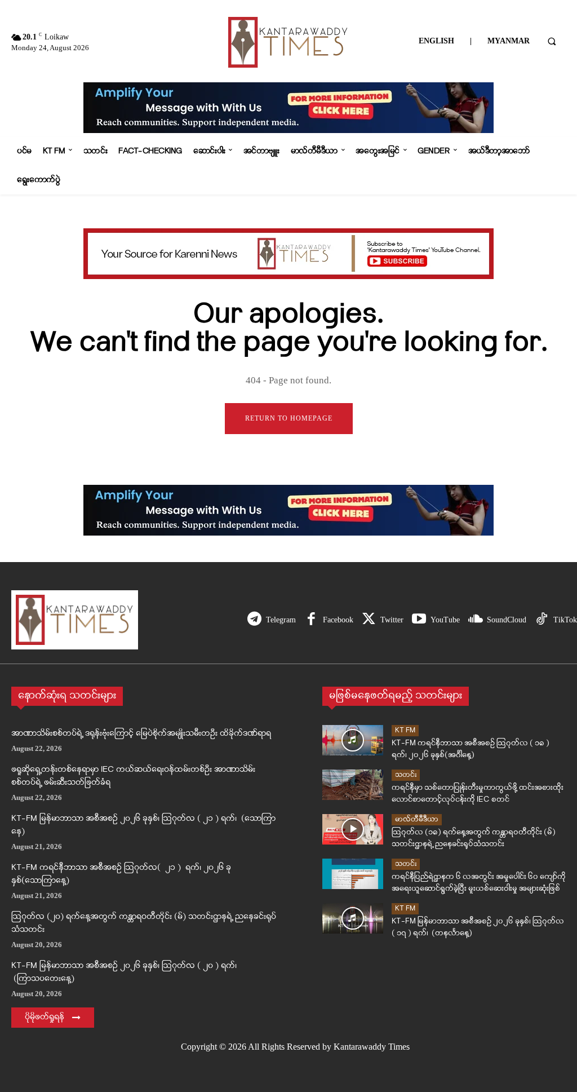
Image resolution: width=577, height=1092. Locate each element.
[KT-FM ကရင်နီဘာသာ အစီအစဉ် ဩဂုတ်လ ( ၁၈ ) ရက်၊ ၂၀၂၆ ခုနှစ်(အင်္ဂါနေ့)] (352, 740)
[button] (552, 41)
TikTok (565, 620)
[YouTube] (419, 620)
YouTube (445, 620)
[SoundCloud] (475, 620)
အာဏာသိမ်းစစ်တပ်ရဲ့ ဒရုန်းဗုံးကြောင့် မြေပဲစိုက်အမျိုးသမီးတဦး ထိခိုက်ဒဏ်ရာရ (141, 734)
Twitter (391, 620)
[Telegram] (254, 620)
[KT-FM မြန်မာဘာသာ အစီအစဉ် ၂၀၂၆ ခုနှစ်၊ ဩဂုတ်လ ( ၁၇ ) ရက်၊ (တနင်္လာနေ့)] (352, 918)
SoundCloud (506, 620)
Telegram (281, 620)
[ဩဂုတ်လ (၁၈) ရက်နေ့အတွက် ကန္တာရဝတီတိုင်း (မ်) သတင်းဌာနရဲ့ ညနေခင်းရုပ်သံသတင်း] (352, 829)
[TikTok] (542, 620)
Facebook (338, 620)
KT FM (405, 730)
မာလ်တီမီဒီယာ (416, 819)
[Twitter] (369, 620)
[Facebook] (311, 620)
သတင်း (405, 775)
